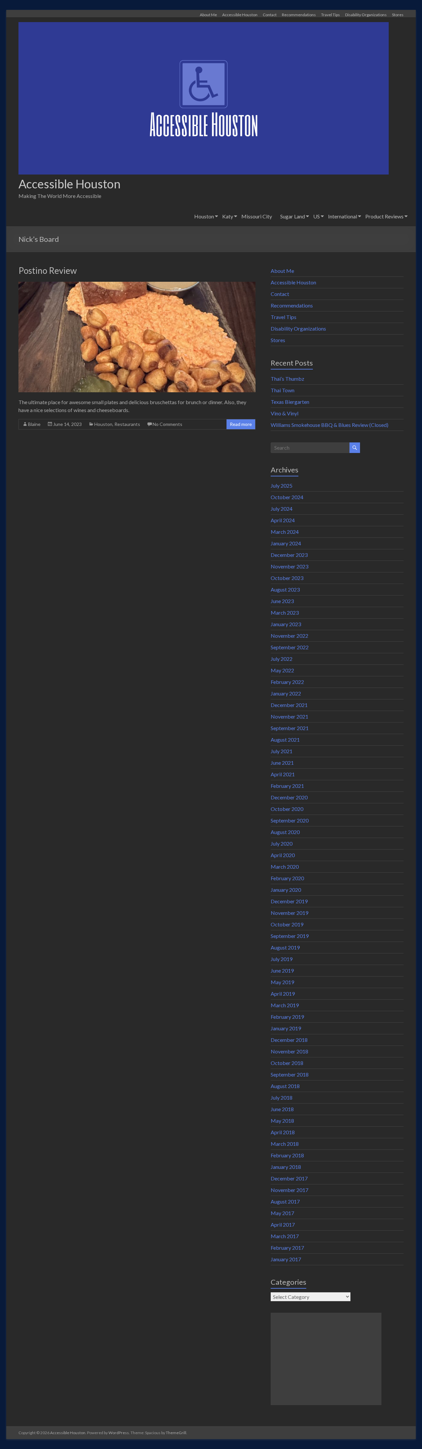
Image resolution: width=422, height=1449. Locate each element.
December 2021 (289, 705)
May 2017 (282, 1213)
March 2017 (285, 1236)
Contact (270, 14)
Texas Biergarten (290, 402)
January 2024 (286, 543)
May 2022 (282, 670)
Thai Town (282, 390)
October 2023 (287, 578)
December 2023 (289, 555)
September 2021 (290, 728)
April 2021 (283, 774)
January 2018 (286, 1167)
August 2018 (285, 1086)
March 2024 (285, 532)
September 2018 (290, 1074)
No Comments (167, 424)
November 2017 (289, 1190)
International (342, 216)
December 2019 (289, 901)
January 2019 (286, 1028)
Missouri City (256, 216)
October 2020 (287, 809)
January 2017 (286, 1259)
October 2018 (287, 1063)
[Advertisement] (326, 1359)
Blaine (34, 424)
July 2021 (281, 751)
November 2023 (289, 566)
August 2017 (285, 1201)
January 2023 (286, 624)
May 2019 (282, 982)
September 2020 (290, 820)
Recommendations (299, 14)
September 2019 (290, 936)
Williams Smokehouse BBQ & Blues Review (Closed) (329, 425)
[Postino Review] (137, 285)
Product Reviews (384, 216)
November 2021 (289, 716)
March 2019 (285, 1005)
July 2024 (281, 508)
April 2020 (283, 855)
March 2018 (285, 1144)
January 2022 (286, 693)
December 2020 (289, 797)
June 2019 (282, 970)
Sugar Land (292, 216)
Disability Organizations (366, 14)
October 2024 (287, 497)
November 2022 (289, 635)
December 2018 (289, 1040)
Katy (227, 216)
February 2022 (287, 682)
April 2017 (283, 1224)
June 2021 (282, 762)
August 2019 (285, 947)
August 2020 (285, 832)
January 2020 (286, 889)
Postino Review (47, 270)
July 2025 (281, 485)
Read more (241, 424)
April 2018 (283, 1132)
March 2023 (285, 612)
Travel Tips (330, 14)
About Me (208, 14)
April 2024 (283, 520)
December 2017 (289, 1178)
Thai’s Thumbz (287, 378)
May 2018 (282, 1120)
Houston (204, 216)
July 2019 (281, 959)
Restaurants (127, 424)
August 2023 (285, 589)
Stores (398, 14)
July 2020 (281, 843)
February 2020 (287, 878)
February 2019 (287, 1017)
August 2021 (285, 739)
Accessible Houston (239, 14)
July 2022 (281, 659)
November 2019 (289, 913)
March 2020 (285, 866)
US (316, 216)
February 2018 (287, 1155)
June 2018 (282, 1109)
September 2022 (290, 647)
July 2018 (281, 1097)
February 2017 (287, 1247)
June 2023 (282, 601)
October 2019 (287, 924)
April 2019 (283, 993)
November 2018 (289, 1051)
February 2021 (287, 786)
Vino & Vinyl (284, 413)
